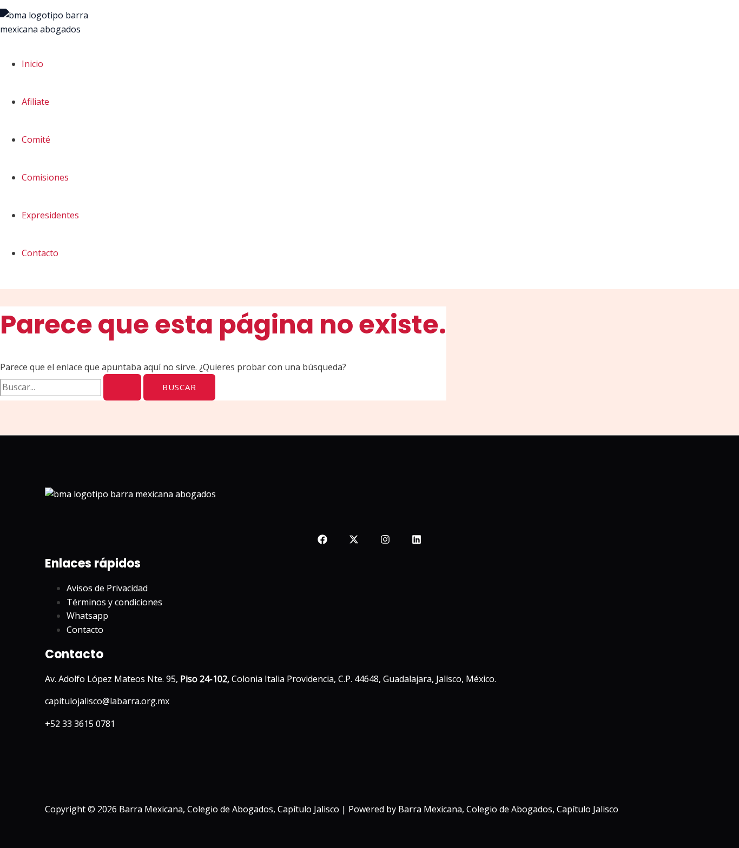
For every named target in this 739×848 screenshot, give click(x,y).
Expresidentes (50, 215)
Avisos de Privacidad (107, 588)
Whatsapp (87, 616)
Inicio (32, 64)
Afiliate (35, 102)
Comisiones (45, 177)
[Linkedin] (416, 541)
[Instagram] (385, 541)
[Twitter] (354, 541)
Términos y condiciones (114, 602)
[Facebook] (322, 541)
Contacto (40, 253)
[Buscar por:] (71, 387)
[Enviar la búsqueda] (122, 387)
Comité (36, 139)
